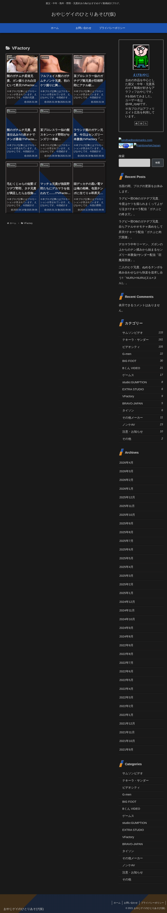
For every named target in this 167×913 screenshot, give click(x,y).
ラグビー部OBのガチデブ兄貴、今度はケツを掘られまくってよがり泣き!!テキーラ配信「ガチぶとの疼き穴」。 (141, 206)
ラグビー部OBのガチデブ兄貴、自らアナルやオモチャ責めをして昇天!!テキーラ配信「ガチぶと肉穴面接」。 (141, 229)
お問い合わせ (131, 902)
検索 (122, 156)
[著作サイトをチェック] (136, 123)
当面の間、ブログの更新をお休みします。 (141, 188)
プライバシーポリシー (152, 902)
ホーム (117, 902)
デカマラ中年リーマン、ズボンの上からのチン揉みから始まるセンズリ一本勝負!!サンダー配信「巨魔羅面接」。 (141, 252)
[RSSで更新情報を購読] (146, 123)
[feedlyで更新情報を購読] (141, 123)
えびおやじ (141, 75)
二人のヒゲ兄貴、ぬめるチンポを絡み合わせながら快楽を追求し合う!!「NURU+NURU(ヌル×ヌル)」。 (141, 275)
